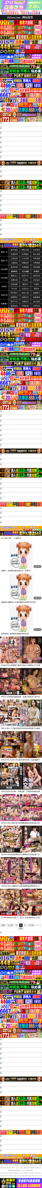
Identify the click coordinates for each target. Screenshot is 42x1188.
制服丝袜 (25, 263)
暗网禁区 (14, 297)
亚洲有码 (14, 254)
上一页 (10, 925)
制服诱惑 (36, 297)
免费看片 (4, 304)
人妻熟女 (14, 263)
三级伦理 (14, 258)
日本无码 (36, 250)
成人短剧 (36, 301)
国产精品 (14, 250)
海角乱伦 (25, 297)
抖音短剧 (14, 284)
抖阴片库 (4, 295)
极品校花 (14, 306)
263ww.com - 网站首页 (20, 17)
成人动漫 (36, 254)
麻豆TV (25, 284)
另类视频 (36, 263)
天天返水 (36, 280)
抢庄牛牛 (25, 276)
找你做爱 (36, 267)
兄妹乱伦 (25, 301)
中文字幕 (25, 258)
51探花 (36, 284)
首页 (3, 925)
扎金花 (25, 280)
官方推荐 (4, 278)
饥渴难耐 (25, 267)
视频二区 (4, 261)
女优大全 (25, 289)
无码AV (4, 286)
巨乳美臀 (36, 258)
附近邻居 (14, 267)
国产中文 (14, 301)
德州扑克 (36, 276)
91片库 (14, 289)
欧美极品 (25, 254)
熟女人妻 (25, 293)
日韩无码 (36, 306)
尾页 (20, 928)
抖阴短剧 (25, 306)
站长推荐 (4, 269)
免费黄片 (36, 293)
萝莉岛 (36, 289)
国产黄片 (14, 293)
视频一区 (4, 252)
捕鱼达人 (14, 276)
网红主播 (25, 250)
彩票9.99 (14, 280)
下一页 (31, 925)
